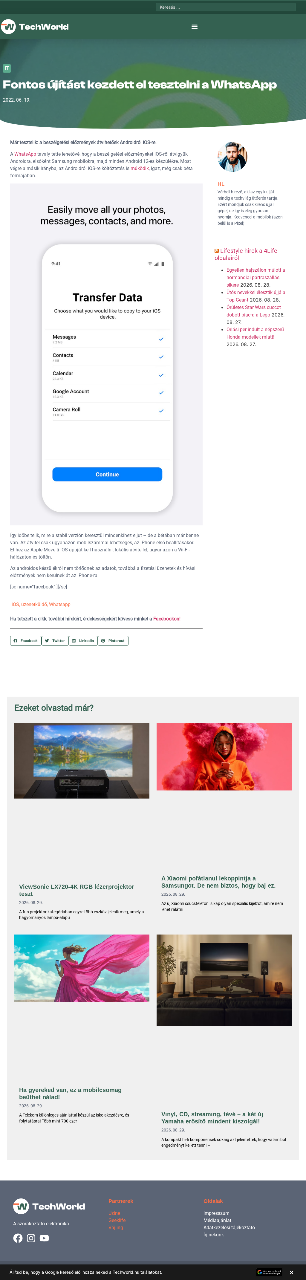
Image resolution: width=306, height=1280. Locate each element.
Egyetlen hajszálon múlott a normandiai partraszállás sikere (256, 277)
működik (140, 168)
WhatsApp (25, 154)
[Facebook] (18, 1238)
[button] (194, 27)
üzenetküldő (34, 604)
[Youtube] (44, 1238)
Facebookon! (166, 619)
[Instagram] (31, 1238)
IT (7, 68)
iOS (15, 604)
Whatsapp (60, 604)
